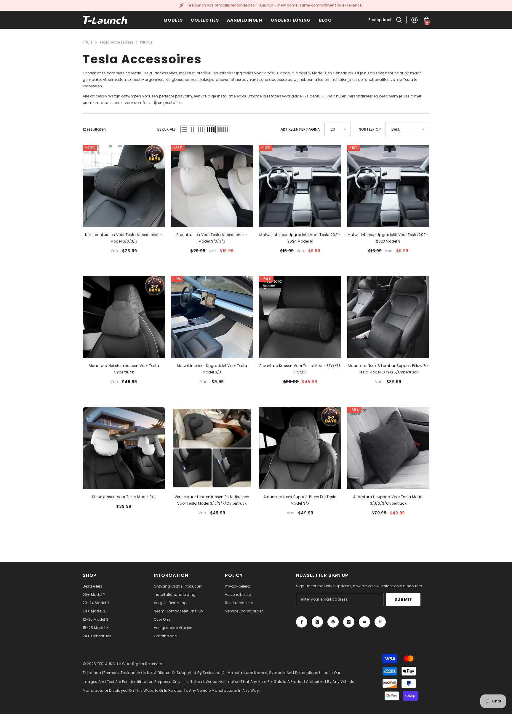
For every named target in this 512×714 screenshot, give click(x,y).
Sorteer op (370, 129)
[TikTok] (348, 622)
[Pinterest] (333, 622)
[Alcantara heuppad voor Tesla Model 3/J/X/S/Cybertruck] (388, 448)
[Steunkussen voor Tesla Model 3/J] (124, 448)
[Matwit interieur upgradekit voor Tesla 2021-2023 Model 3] (388, 186)
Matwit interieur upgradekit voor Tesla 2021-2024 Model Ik (300, 238)
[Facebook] (301, 622)
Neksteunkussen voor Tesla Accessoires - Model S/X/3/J (123, 238)
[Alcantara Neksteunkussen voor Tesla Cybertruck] (124, 317)
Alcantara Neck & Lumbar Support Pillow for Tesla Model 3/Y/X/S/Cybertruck (388, 369)
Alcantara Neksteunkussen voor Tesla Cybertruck (124, 369)
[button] (184, 129)
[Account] (414, 20)
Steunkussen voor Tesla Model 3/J (124, 496)
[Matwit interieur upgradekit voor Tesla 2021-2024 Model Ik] (300, 186)
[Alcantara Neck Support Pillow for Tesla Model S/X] (300, 448)
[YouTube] (364, 622)
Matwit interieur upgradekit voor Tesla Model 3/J (212, 369)
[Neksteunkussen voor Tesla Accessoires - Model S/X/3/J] (124, 186)
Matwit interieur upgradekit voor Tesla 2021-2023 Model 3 (388, 238)
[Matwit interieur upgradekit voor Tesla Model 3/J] (212, 317)
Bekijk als (166, 129)
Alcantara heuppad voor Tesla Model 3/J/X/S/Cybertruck (388, 500)
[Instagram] (317, 622)
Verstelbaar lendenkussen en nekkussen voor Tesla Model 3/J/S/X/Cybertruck (212, 500)
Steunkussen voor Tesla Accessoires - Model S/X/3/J (212, 238)
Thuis (88, 42)
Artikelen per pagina (300, 129)
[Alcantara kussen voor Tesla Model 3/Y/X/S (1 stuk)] (300, 317)
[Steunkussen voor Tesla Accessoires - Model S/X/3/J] (212, 186)
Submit (403, 599)
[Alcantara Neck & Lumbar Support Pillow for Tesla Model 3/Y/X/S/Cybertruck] (388, 317)
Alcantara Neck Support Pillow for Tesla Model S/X (300, 500)
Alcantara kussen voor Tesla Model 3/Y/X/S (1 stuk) (300, 369)
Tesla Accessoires (116, 42)
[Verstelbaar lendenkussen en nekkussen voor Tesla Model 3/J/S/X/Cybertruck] (212, 448)
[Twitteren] (380, 622)
